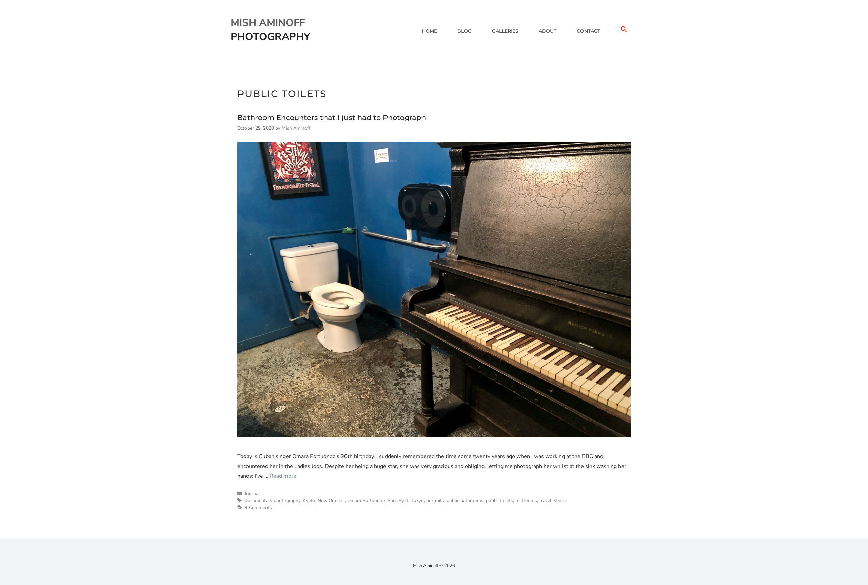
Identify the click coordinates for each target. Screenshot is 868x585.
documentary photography (272, 500)
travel (545, 500)
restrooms (526, 500)
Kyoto (309, 500)
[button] (623, 30)
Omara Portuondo (366, 500)
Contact (588, 31)
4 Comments (258, 507)
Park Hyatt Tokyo (406, 500)
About (547, 31)
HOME (429, 31)
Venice (560, 500)
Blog (464, 31)
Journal (252, 493)
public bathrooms (465, 500)
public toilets (499, 500)
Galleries (505, 31)
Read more (283, 476)
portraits (435, 500)
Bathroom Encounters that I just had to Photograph (331, 117)
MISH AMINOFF (268, 23)
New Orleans (331, 500)
